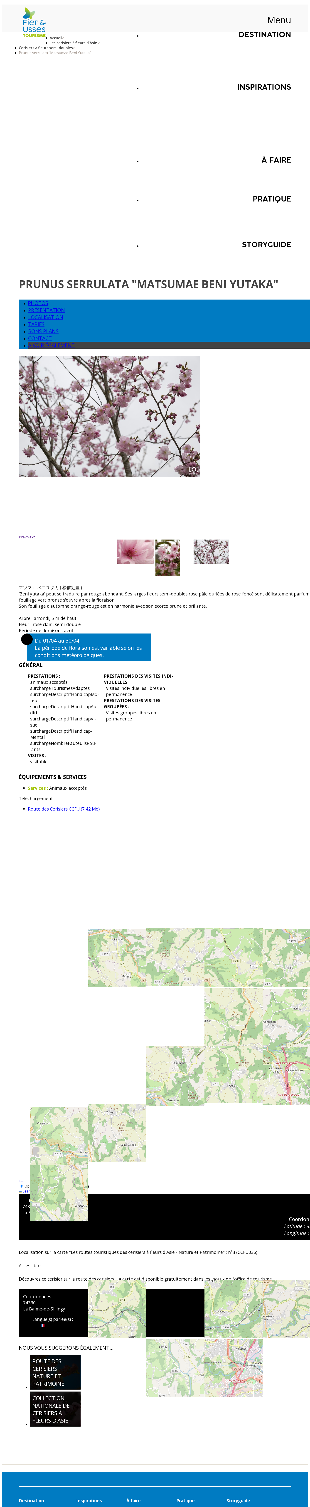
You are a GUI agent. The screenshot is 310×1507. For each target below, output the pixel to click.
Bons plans (43, 331)
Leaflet (28, 1191)
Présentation (46, 310)
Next (31, 537)
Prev (23, 537)
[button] (20, 1181)
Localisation (45, 317)
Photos (38, 303)
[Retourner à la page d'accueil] (34, 23)
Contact (40, 338)
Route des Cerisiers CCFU (64, 809)
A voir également (51, 345)
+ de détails (52, 1383)
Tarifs (36, 324)
